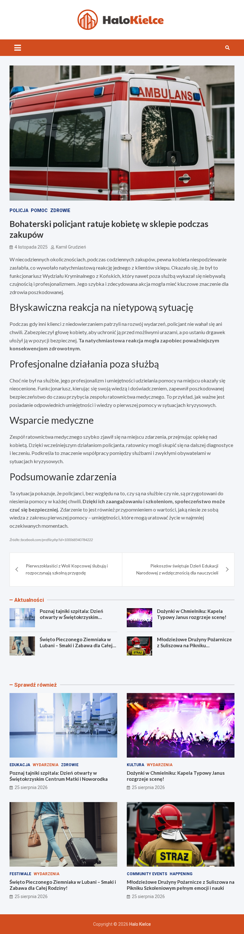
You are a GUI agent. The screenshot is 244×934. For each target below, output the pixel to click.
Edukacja (20, 765)
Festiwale (20, 874)
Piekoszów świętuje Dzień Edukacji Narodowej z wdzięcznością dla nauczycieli (177, 569)
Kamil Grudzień (71, 247)
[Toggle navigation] (18, 47)
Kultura (135, 765)
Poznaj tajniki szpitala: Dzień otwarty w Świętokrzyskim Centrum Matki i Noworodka (71, 617)
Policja (19, 210)
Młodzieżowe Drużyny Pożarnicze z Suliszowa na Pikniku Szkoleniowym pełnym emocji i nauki (194, 648)
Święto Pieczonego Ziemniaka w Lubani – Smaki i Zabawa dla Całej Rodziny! (76, 645)
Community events (147, 874)
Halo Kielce (140, 924)
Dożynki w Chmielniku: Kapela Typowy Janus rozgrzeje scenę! (192, 614)
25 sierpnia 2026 (31, 787)
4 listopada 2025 (31, 247)
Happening (181, 874)
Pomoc (39, 210)
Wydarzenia (45, 765)
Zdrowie (60, 210)
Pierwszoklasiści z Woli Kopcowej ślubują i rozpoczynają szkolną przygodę (67, 569)
